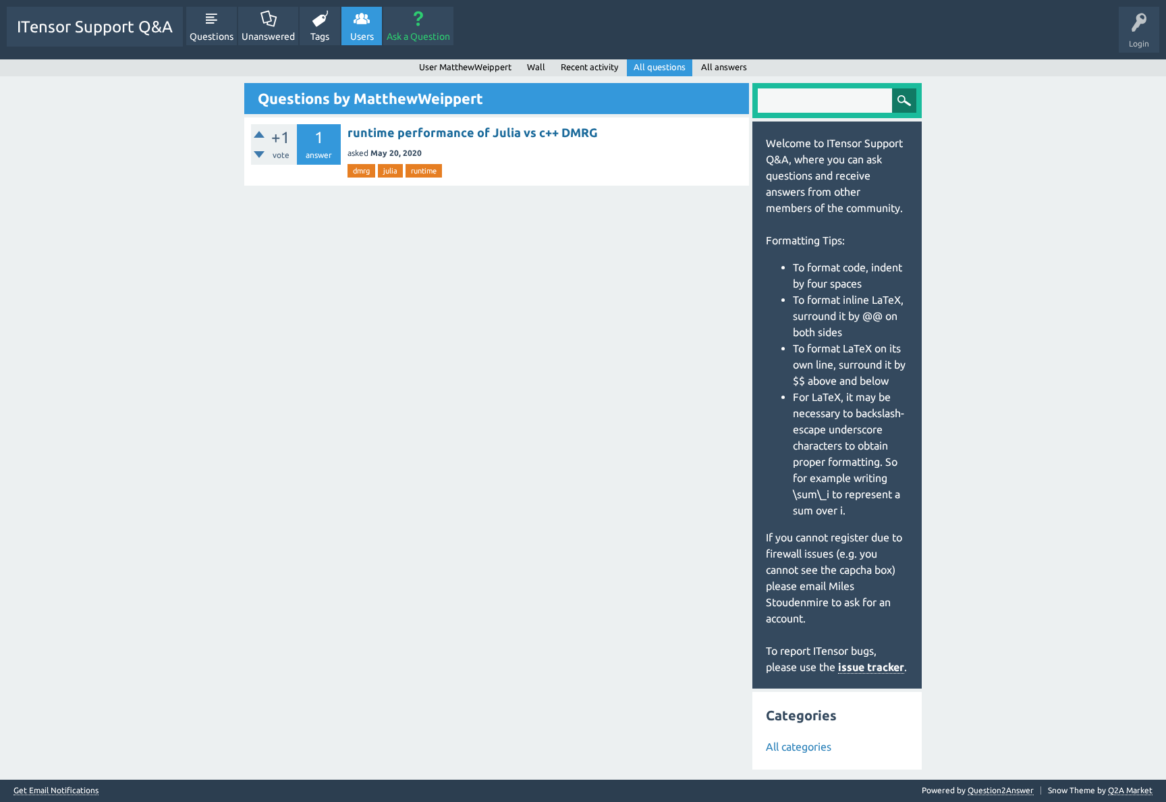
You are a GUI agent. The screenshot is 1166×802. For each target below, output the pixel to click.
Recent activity (589, 67)
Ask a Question (418, 36)
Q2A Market (1130, 790)
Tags (319, 36)
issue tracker (871, 667)
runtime (424, 171)
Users (362, 36)
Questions (211, 36)
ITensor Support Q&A (95, 27)
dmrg (361, 171)
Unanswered (268, 36)
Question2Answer (1001, 790)
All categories (798, 747)
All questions (660, 67)
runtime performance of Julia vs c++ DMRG (473, 132)
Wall (536, 67)
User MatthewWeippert (465, 67)
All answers (724, 67)
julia (390, 171)
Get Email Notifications (56, 790)
